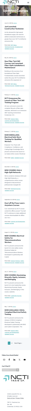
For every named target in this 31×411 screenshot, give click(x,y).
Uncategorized (19, 47)
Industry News (14, 119)
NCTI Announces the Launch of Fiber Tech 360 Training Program (14, 100)
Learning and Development (12, 120)
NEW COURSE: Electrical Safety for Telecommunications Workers (14, 239)
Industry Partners (15, 261)
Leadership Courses (16, 295)
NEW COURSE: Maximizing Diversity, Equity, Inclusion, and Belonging (15, 277)
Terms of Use (11, 398)
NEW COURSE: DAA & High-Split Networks (13, 171)
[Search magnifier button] (17, 369)
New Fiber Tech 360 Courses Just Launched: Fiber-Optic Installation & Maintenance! (15, 64)
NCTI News (14, 45)
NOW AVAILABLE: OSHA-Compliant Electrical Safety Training (15, 312)
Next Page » (18, 343)
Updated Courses (9, 48)
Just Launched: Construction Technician (14, 28)
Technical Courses (9, 47)
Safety (12, 157)
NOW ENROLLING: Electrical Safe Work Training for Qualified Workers (13, 138)
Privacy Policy (20, 398)
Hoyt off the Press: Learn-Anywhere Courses (15, 204)
